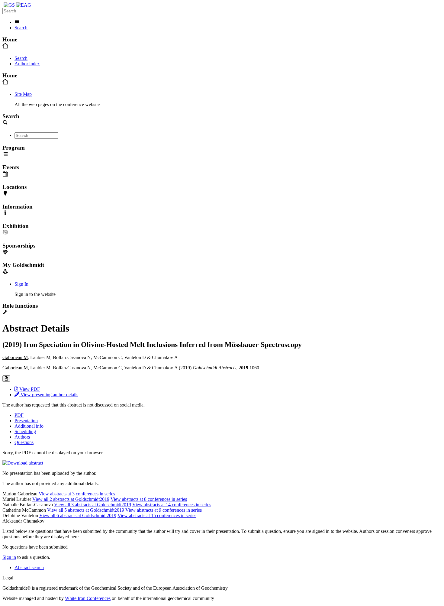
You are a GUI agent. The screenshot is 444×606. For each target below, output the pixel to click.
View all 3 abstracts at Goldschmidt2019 (92, 504)
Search (20, 27)
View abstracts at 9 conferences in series (163, 510)
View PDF (29, 389)
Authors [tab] (22, 436)
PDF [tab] (19, 415)
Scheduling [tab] (25, 431)
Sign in (9, 557)
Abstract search (29, 567)
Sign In (21, 284)
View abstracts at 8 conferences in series (149, 499)
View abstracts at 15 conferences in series (156, 515)
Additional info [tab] (28, 426)
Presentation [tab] (26, 420)
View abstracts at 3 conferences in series (77, 493)
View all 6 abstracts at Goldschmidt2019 (77, 515)
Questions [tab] (24, 442)
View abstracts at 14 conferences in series (171, 504)
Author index (27, 63)
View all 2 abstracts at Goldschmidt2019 (70, 499)
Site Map (23, 94)
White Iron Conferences (88, 598)
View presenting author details (48, 394)
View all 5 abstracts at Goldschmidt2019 (85, 510)
